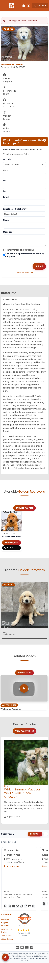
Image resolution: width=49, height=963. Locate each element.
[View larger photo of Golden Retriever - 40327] (19, 514)
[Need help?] (5, 957)
